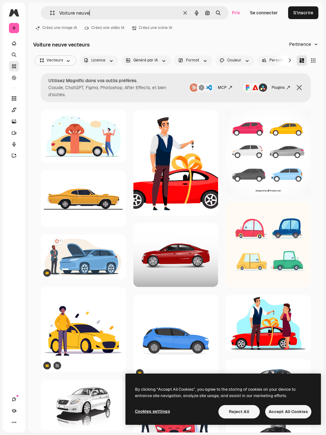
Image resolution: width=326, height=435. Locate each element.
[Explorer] (14, 78)
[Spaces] (14, 110)
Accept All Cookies (288, 411)
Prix (236, 13)
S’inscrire (303, 13)
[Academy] (14, 411)
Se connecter (264, 13)
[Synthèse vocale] (14, 144)
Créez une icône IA (155, 27)
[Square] (313, 60)
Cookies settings (152, 411)
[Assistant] (14, 156)
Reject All (239, 411)
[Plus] (14, 422)
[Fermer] (299, 87)
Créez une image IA (59, 27)
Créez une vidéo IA (107, 27)
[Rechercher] (14, 55)
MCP (222, 87)
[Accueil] (14, 43)
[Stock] (14, 66)
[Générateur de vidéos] (14, 133)
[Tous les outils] (14, 98)
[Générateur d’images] (14, 121)
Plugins (278, 87)
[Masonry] (302, 60)
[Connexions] (14, 399)
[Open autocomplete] (50, 13)
